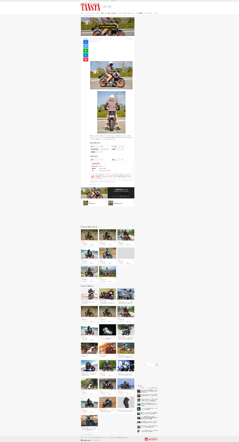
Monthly (152, 387)
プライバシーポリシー (105, 437)
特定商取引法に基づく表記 (122, 437)
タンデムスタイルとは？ (86, 437)
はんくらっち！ (131, 13)
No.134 (96, 38)
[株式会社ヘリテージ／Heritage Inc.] (85, 440)
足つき (85, 15)
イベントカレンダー (148, 13)
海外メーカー (102, 38)
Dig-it (93, 437)
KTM (106, 38)
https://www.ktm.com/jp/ (105, 170)
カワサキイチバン (107, 0)
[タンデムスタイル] (90, 7)
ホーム (82, 13)
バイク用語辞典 (139, 13)
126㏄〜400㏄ (109, 38)
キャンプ (92, 13)
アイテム (98, 13)
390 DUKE (94, 41)
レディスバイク (92, 0)
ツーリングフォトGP (121, 13)
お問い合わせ (113, 437)
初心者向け (113, 13)
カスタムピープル (99, 0)
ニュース (87, 13)
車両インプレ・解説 (105, 13)
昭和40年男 (113, 0)
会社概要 (97, 437)
